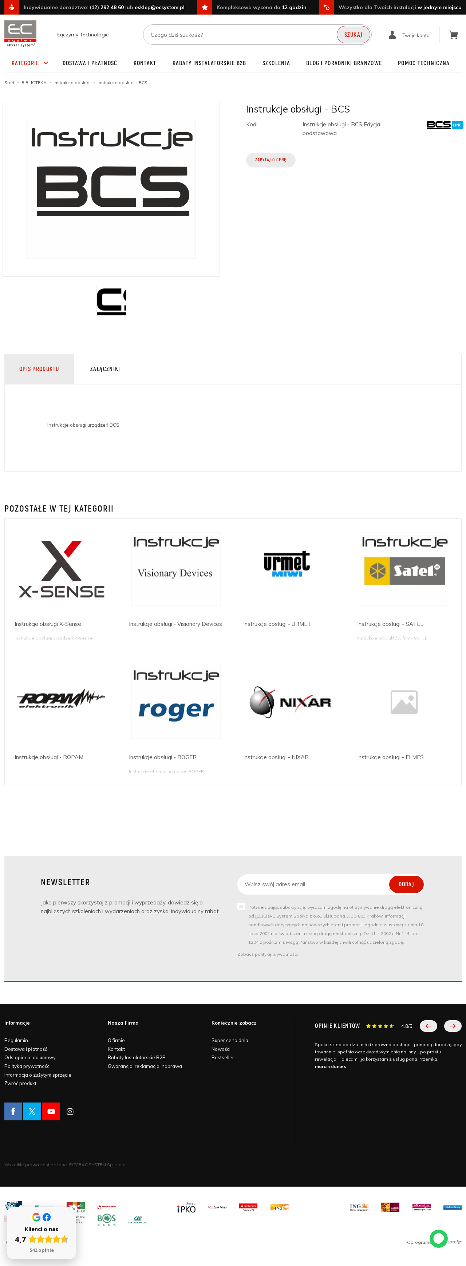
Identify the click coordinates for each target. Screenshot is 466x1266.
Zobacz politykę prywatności (267, 954)
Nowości (221, 1049)
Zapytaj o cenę (271, 160)
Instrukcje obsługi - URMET (277, 623)
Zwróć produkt (20, 1083)
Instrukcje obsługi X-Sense (48, 623)
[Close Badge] (74, 1208)
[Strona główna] (20, 33)
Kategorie (25, 63)
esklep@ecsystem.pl (160, 7)
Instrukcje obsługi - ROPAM (49, 757)
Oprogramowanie (426, 1242)
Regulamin (16, 1040)
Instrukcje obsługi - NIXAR (276, 757)
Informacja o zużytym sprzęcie (37, 1075)
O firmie (116, 1040)
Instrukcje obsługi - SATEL (390, 623)
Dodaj (406, 884)
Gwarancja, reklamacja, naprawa (145, 1066)
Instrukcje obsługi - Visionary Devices (175, 623)
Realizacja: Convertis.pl (29, 1242)
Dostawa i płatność (90, 63)
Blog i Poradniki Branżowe (344, 63)
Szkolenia (276, 63)
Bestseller (223, 1057)
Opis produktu (39, 369)
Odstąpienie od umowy (30, 1057)
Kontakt (145, 63)
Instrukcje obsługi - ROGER (163, 757)
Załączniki (105, 369)
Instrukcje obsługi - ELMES (390, 757)
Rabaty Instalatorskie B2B (209, 63)
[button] (428, 1026)
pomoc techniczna (424, 63)
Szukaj (353, 35)
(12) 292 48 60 (107, 7)
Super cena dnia (230, 1040)
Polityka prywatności (27, 1066)
